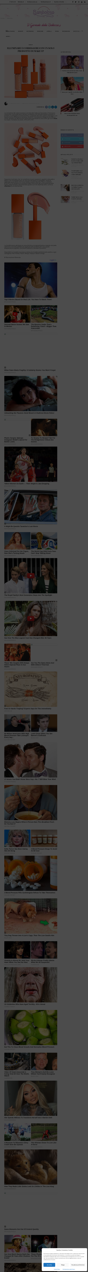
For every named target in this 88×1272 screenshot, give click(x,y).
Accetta (49, 1265)
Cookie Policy (57, 1269)
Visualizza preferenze (77, 1265)
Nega (62, 1265)
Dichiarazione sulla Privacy (69, 1269)
